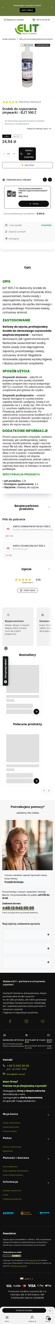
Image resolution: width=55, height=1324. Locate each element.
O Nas (5, 1194)
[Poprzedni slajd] (45, 180)
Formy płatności (10, 1166)
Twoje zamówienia (11, 1123)
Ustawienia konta (11, 1127)
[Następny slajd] (50, 180)
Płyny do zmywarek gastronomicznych (36, 39)
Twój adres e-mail (12, 1252)
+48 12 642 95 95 (43, 20)
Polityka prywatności (12, 1199)
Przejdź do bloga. (14, 881)
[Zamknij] (6, 648)
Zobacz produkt (36, 711)
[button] (27, 507)
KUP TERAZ (27, 10)
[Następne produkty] (49, 790)
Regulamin (8, 1151)
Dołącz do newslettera (16, 1256)
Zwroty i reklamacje (12, 1147)
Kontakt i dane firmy (12, 1190)
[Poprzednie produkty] (44, 790)
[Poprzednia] (3, 8)
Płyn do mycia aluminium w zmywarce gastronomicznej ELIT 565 (33, 191)
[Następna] (51, 8)
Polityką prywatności (19, 1266)
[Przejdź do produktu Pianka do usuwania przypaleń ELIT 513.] (22, 681)
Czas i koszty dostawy (13, 1175)
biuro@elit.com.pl (16, 1074)
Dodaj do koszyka (29, 154)
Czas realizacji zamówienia (15, 1170)
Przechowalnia (10, 1131)
